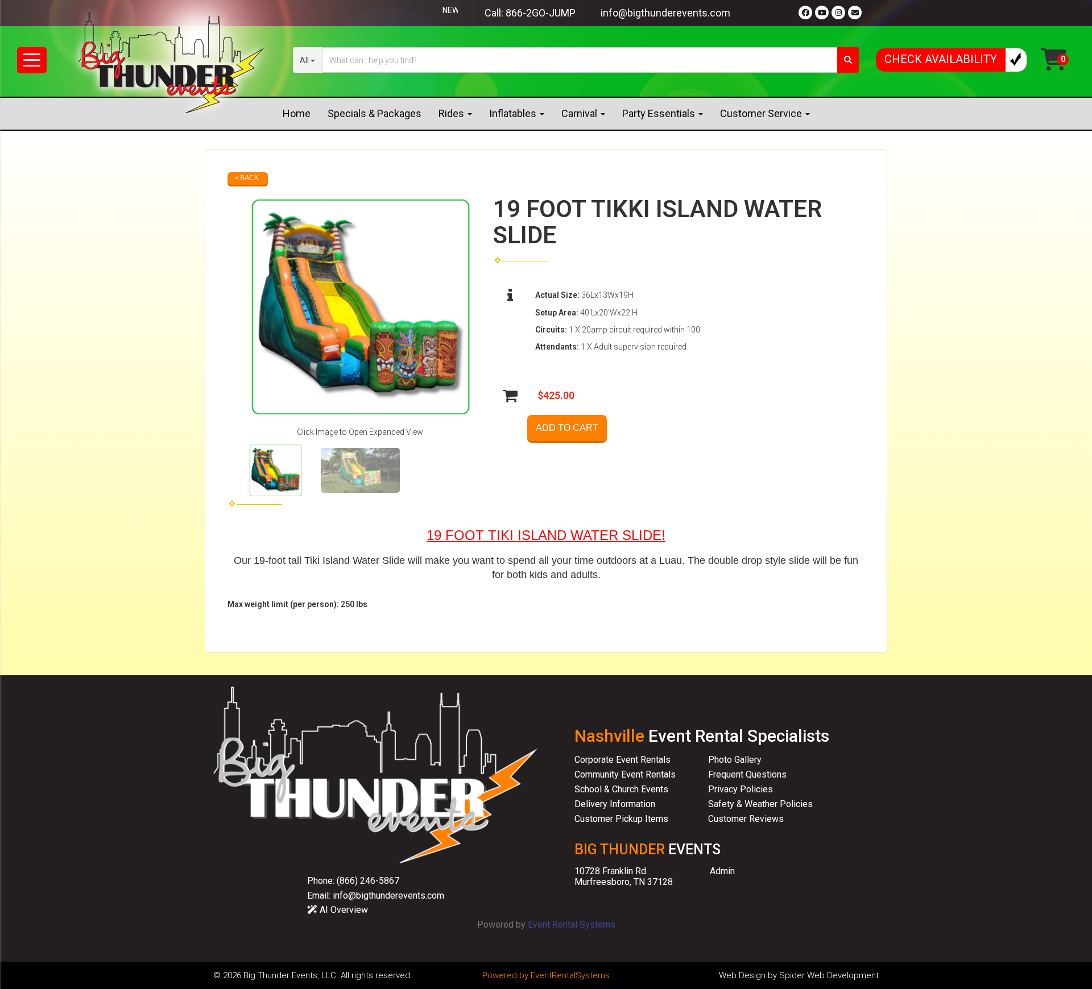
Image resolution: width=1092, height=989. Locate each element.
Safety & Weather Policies (760, 804)
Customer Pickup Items (621, 818)
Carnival (580, 113)
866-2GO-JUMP (541, 13)
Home (297, 113)
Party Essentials (659, 113)
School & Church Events (621, 789)
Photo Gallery (735, 759)
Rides (452, 113)
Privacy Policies (740, 789)
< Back (246, 178)
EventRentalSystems (570, 975)
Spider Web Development (829, 975)
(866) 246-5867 (368, 880)
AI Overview (342, 909)
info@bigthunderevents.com (665, 13)
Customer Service (762, 113)
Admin (722, 871)
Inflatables (514, 113)
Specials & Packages (374, 113)
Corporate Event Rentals (622, 759)
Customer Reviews (746, 818)
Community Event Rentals (625, 774)
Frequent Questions (747, 774)
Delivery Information (614, 804)
